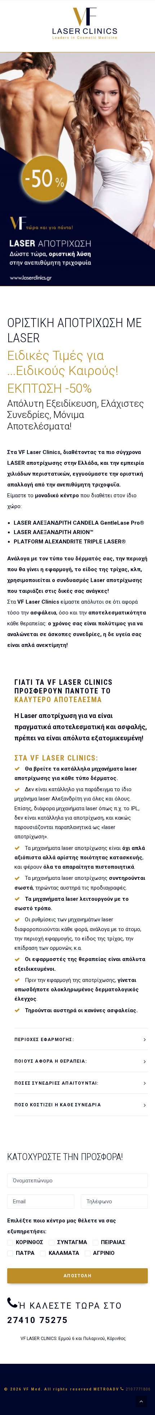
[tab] (81, 1039)
